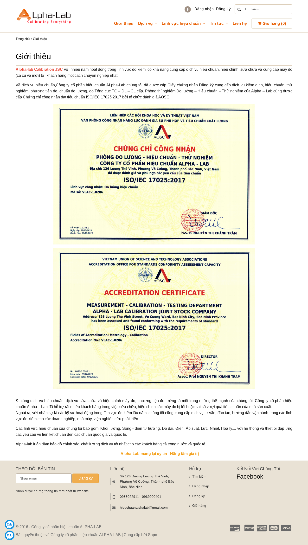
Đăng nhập (204, 9)
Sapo (152, 535)
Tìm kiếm (199, 476)
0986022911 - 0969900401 (140, 497)
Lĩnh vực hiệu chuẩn (181, 23)
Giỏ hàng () (273, 23)
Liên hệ (240, 23)
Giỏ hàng (199, 505)
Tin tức (217, 23)
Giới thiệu (123, 23)
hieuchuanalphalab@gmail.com (144, 507)
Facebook (250, 476)
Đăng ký (223, 9)
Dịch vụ (145, 23)
